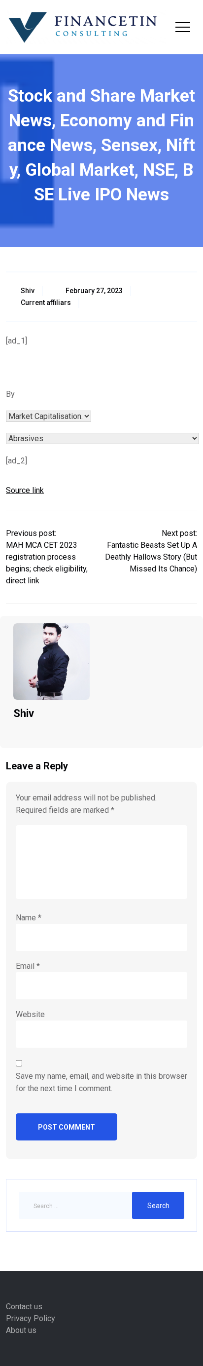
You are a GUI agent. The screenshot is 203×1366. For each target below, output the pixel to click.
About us (21, 1330)
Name (28, 917)
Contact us (24, 1306)
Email (28, 966)
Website (30, 1014)
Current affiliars (46, 302)
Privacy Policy (30, 1318)
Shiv (27, 291)
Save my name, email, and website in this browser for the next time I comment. (101, 1082)
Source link (25, 490)
